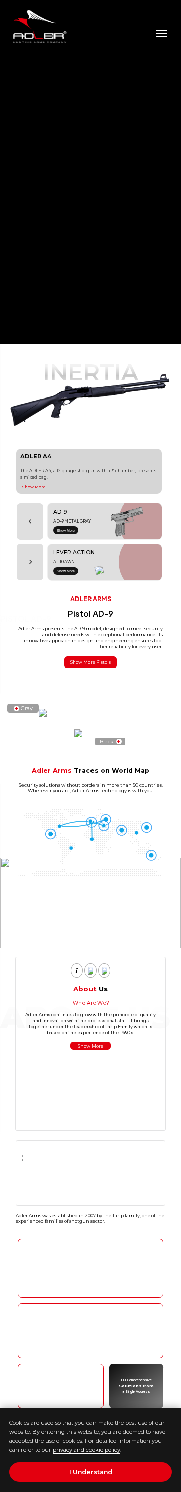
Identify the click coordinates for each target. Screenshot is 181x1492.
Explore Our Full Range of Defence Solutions (91, 1346)
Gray (24, 708)
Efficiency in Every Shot (90, 1284)
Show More (34, 486)
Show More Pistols (90, 662)
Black (110, 741)
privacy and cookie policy (86, 1449)
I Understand (90, 1472)
